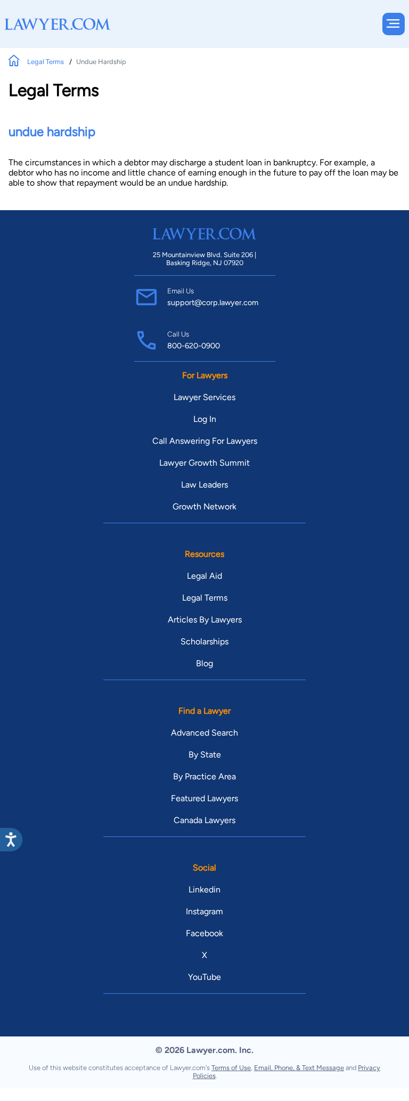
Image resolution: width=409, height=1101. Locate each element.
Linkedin (204, 889)
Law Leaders (204, 485)
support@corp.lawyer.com (212, 302)
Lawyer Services (204, 397)
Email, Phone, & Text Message (299, 1068)
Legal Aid (204, 576)
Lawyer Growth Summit (204, 463)
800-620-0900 (193, 345)
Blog (204, 663)
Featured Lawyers (204, 798)
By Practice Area (204, 776)
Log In (204, 419)
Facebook (204, 933)
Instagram (204, 911)
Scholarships (204, 641)
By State (205, 754)
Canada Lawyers (204, 820)
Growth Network (204, 506)
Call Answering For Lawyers (204, 441)
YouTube (204, 977)
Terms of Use (231, 1068)
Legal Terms (46, 62)
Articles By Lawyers (205, 620)
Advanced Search (204, 733)
